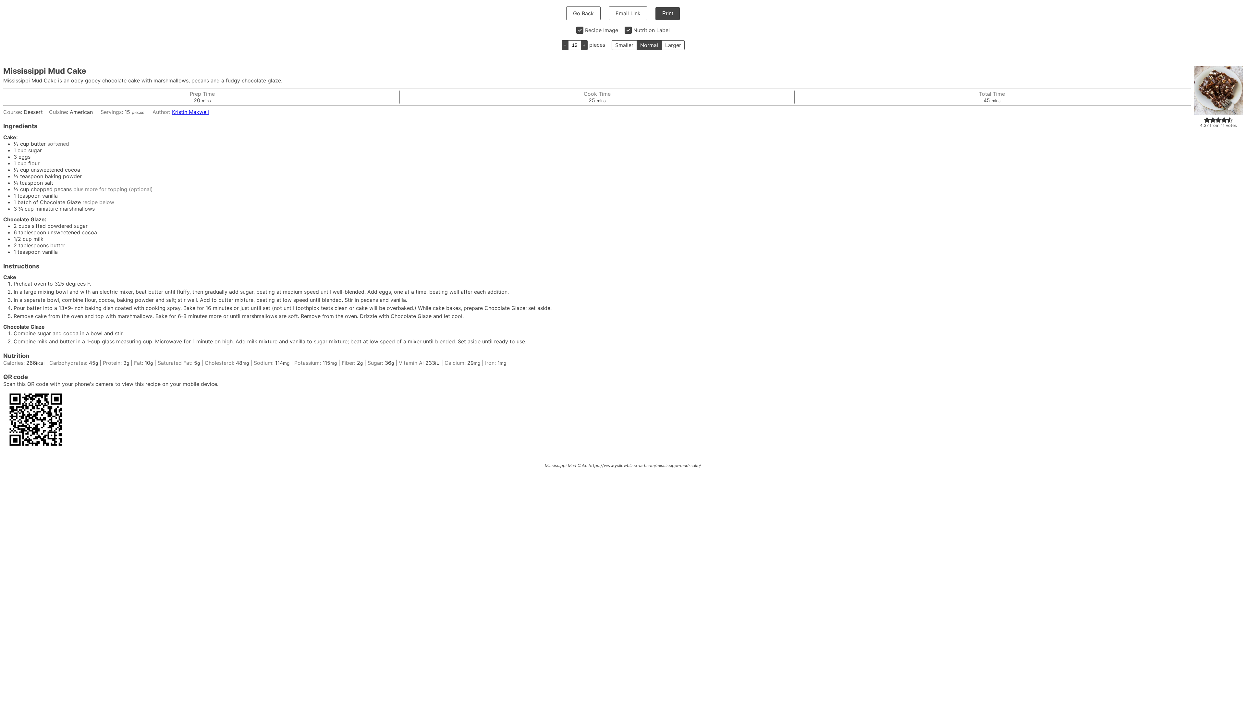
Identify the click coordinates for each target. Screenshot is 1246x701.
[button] (1207, 120)
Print (667, 13)
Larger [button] (673, 45)
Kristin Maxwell (190, 112)
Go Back (583, 13)
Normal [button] (649, 45)
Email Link (628, 13)
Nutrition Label (651, 30)
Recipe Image (601, 30)
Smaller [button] (624, 45)
